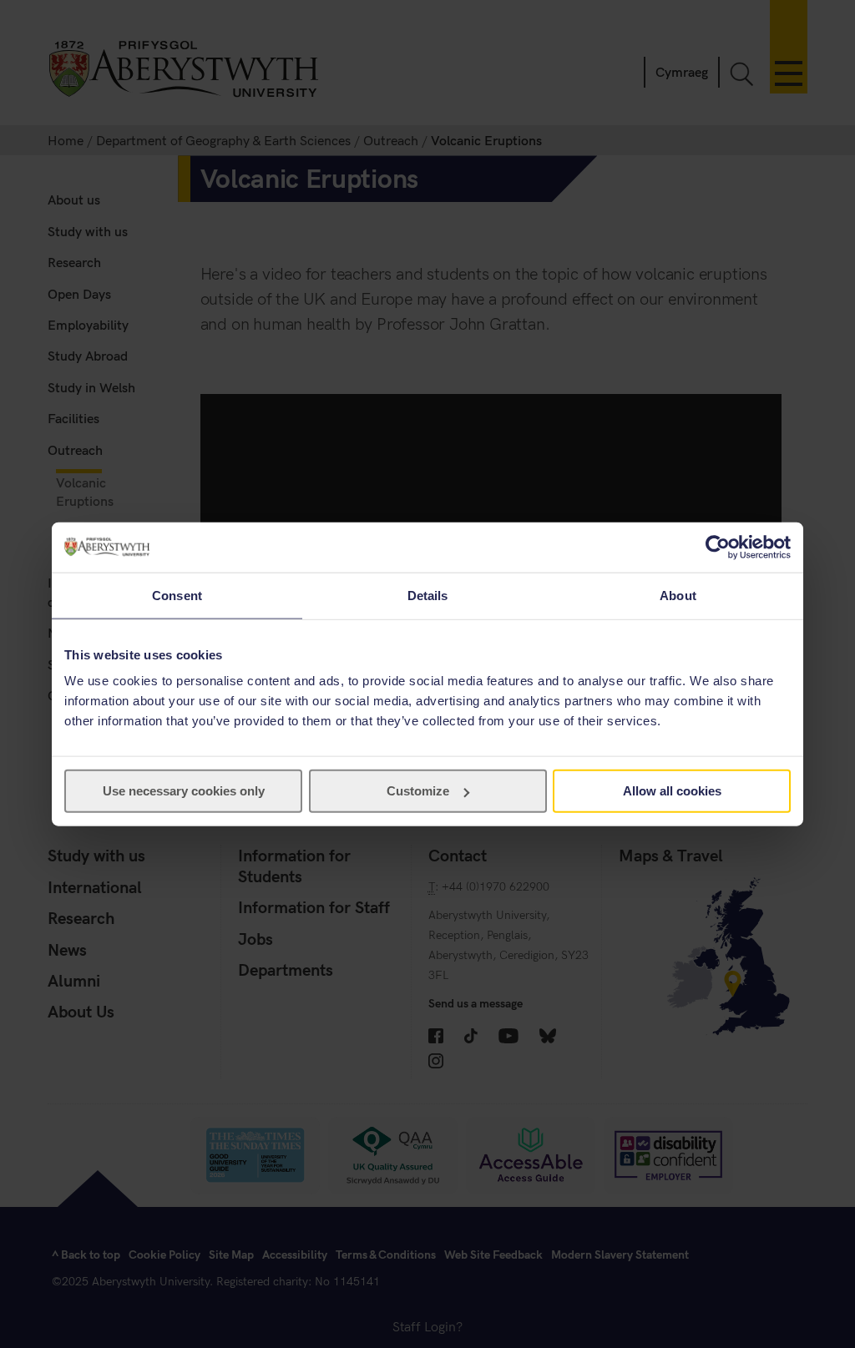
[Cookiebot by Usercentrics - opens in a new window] (718, 546)
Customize (418, 791)
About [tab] (678, 595)
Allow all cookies (672, 791)
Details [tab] (427, 595)
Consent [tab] (177, 595)
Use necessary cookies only (184, 791)
